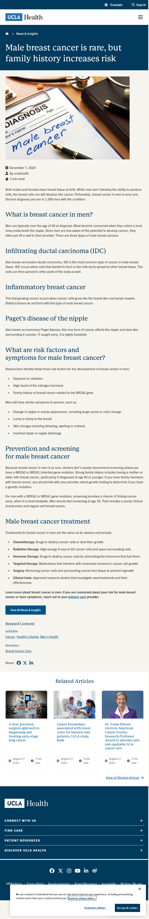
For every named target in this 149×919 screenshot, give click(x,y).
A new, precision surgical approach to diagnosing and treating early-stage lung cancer (24, 732)
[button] (113, 4)
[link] (19, 663)
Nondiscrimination (59, 883)
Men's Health (49, 637)
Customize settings (94, 907)
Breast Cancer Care (18, 651)
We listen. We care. (131, 883)
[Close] (139, 889)
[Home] (7, 33)
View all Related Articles (122, 777)
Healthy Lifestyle (28, 637)
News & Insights (27, 33)
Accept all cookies (127, 907)
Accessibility (108, 883)
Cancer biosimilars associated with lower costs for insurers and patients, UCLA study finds (74, 732)
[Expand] (141, 820)
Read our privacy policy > (82, 898)
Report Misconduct (85, 883)
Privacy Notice (35, 883)
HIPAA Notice (14, 883)
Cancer (10, 637)
